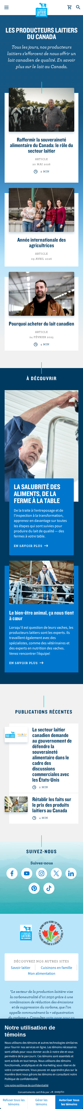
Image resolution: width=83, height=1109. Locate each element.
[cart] (69, 7)
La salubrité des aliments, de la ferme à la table (37, 493)
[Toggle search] (78, 7)
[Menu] (6, 7)
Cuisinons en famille (56, 967)
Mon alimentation (41, 973)
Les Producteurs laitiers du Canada (41, 9)
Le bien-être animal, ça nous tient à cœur (41, 615)
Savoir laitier (20, 967)
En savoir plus (28, 546)
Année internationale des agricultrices (41, 242)
